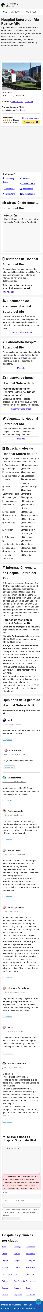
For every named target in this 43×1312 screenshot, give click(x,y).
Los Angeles (30, 1260)
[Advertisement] (21, 53)
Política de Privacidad (11, 1305)
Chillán (4, 1254)
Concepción (30, 1247)
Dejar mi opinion (30, 122)
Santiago (17, 1247)
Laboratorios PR (27, 1308)
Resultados (28, 189)
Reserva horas (28, 184)
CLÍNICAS (15, 12)
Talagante (17, 1288)
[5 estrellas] (11, 120)
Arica (4, 1247)
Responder (7, 740)
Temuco (5, 1288)
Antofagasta (30, 1254)
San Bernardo (31, 1281)
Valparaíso (18, 1295)
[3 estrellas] (7, 120)
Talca (28, 1288)
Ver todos (29, 101)
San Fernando (19, 1281)
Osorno (17, 1267)
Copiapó (5, 1260)
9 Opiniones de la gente (30, 118)
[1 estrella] (4, 120)
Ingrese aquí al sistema (21, 332)
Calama (17, 1254)
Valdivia (5, 1295)
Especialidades (28, 194)
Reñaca (5, 1281)
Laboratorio (9, 189)
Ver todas (21, 110)
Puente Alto (30, 1267)
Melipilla (5, 1267)
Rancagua (30, 1274)
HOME (4, 12)
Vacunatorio (9, 194)
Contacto (14, 1308)
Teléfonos (26, 178)
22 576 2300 (17, 101)
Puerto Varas (7, 1274)
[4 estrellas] (9, 120)
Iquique (16, 1260)
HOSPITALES (31, 12)
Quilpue (17, 1274)
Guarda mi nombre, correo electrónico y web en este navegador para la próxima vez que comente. (21, 1212)
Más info (21, 368)
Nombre (7, 1192)
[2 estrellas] (6, 120)
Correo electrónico (13, 1201)
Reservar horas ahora (21, 409)
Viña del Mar (30, 1295)
